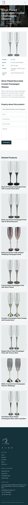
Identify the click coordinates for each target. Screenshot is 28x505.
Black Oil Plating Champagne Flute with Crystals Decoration (13, 188)
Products (3, 457)
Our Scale (3, 459)
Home (2, 22)
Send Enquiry (6, 142)
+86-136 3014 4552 (6, 494)
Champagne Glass (5, 475)
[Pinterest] (12, 448)
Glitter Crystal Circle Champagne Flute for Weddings (13, 385)
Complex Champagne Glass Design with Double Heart (14, 319)
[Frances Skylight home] (4, 2)
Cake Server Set (5, 471)
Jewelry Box (4, 473)
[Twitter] (6, 448)
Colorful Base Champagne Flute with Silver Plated (12, 286)
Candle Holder (4, 478)
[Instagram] (9, 448)
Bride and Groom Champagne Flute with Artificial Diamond (13, 220)
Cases (2, 462)
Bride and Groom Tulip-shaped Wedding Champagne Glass (12, 253)
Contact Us (4, 464)
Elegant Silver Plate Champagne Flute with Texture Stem (12, 352)
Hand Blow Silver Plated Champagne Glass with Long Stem (13, 417)
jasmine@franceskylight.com (8, 490)
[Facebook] (2, 448)
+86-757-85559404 (6, 492)
